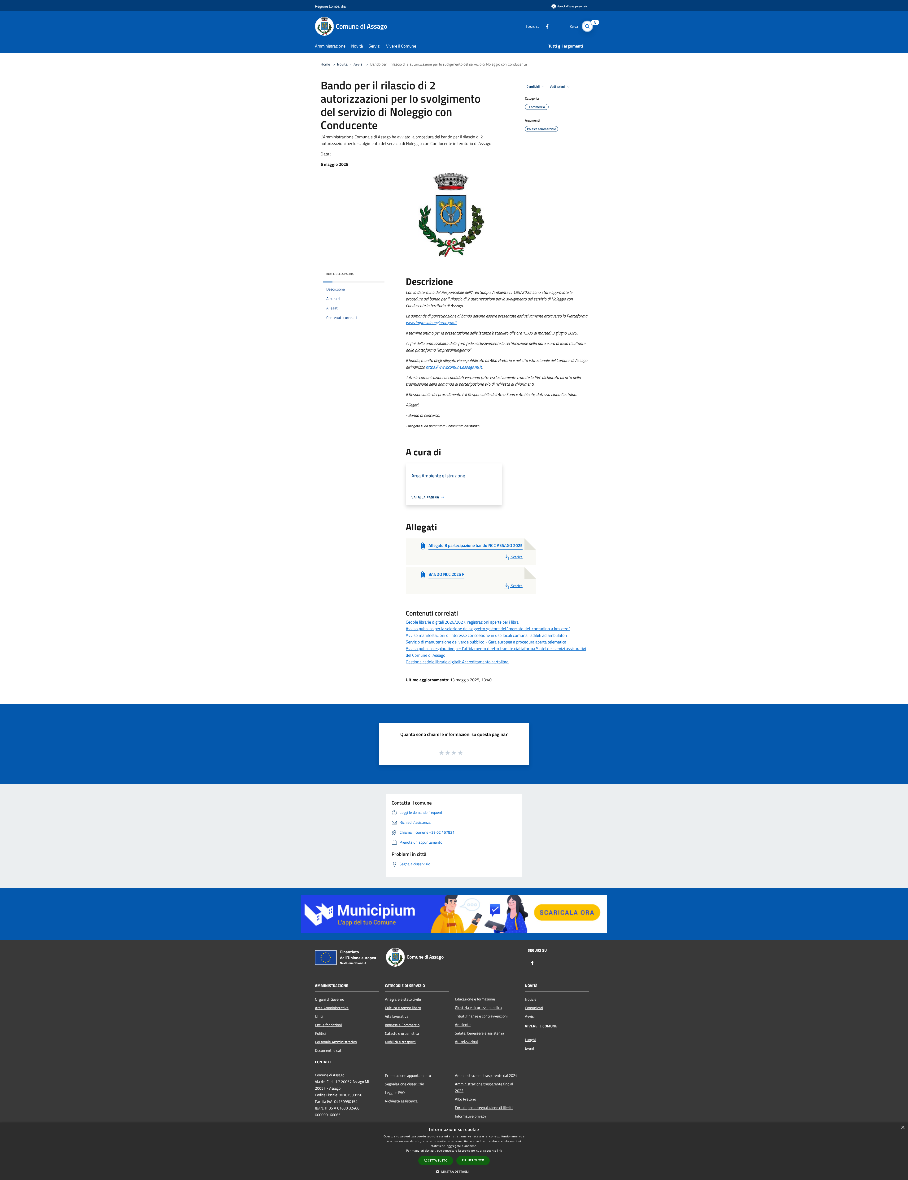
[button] (454, 1171)
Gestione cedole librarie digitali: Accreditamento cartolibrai (457, 662)
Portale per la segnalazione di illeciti (484, 1107)
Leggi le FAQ (395, 1092)
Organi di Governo (329, 999)
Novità (342, 64)
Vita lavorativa (396, 1016)
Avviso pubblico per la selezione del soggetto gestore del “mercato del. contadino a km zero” (488, 628)
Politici (320, 1033)
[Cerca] (587, 26)
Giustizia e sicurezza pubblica (478, 1007)
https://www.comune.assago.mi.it (454, 367)
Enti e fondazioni (328, 1025)
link (499, 1151)
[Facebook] (545, 26)
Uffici (319, 1016)
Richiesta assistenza (401, 1101)
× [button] (902, 1127)
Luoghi (530, 1040)
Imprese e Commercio (402, 1025)
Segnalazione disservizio (404, 1084)
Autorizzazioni (466, 1041)
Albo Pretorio (465, 1099)
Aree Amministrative (332, 1008)
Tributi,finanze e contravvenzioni (481, 1016)
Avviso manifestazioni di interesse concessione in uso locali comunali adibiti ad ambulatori (486, 635)
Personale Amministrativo (336, 1042)
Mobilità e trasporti (400, 1042)
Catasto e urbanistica (402, 1033)
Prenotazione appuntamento (408, 1075)
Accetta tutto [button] (436, 1160)
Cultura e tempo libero (403, 1008)
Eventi (530, 1048)
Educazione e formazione (475, 999)
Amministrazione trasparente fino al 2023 (484, 1087)
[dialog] (454, 1151)
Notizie (530, 999)
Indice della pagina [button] (340, 274)
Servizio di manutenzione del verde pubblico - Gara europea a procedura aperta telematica (486, 642)
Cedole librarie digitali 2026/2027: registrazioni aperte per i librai (462, 622)
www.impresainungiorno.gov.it (431, 322)
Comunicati (534, 1008)
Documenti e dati (328, 1050)
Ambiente (463, 1024)
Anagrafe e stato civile (403, 999)
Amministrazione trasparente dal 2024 (486, 1075)
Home (325, 64)
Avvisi (358, 64)
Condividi (533, 86)
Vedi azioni (557, 86)
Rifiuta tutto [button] (473, 1160)
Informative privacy (470, 1116)
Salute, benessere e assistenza (479, 1033)
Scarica (517, 557)
